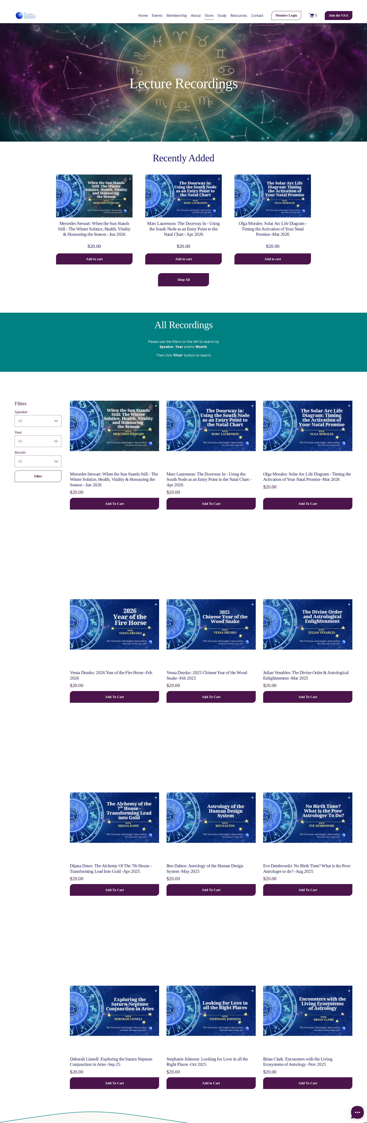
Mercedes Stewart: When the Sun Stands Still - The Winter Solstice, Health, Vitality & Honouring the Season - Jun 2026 (94, 229)
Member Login (286, 15)
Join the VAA (338, 15)
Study (221, 15)
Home (143, 15)
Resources (238, 15)
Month (20, 452)
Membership (177, 15)
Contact (257, 15)
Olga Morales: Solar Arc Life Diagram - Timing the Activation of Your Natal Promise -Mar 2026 (273, 229)
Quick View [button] (94, 209)
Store (209, 15)
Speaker (21, 412)
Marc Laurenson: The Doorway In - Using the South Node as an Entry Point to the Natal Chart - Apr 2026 (183, 229)
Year (18, 432)
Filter (38, 476)
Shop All (183, 279)
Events (157, 15)
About (196, 15)
